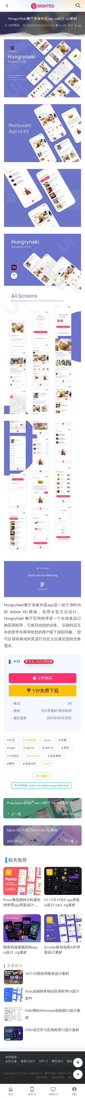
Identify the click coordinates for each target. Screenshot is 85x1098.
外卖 (12, 740)
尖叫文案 (11, 1061)
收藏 (43, 776)
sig (79, 25)
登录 (66, 747)
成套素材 (55, 755)
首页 (10, 1094)
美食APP (30, 763)
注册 (64, 740)
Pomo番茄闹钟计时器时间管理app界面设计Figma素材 (22, 905)
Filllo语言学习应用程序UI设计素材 (52, 1030)
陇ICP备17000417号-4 (59, 1073)
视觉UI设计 (28, 1061)
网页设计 (57, 1061)
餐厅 (12, 763)
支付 (49, 763)
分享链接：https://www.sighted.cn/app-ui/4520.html (43, 785)
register (30, 747)
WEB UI (53, 1094)
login (12, 747)
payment (34, 755)
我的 (74, 1094)
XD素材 (14, 755)
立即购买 (44, 678)
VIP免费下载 (45, 690)
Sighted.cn (35, 1073)
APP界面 (13, 25)
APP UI (49, 747)
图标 (69, 1061)
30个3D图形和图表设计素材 (47, 973)
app (48, 740)
